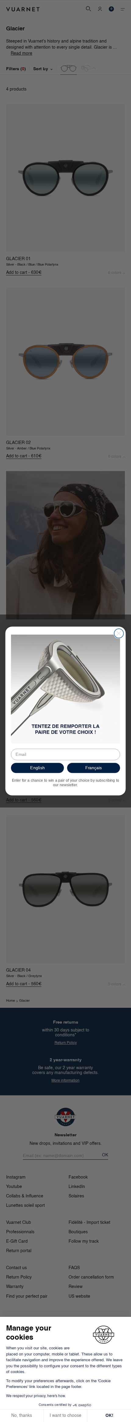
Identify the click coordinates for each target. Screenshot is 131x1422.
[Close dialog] (119, 633)
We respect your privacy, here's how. (36, 1396)
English (37, 768)
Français (93, 768)
